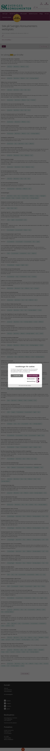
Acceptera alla (17, 375)
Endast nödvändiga (33, 375)
